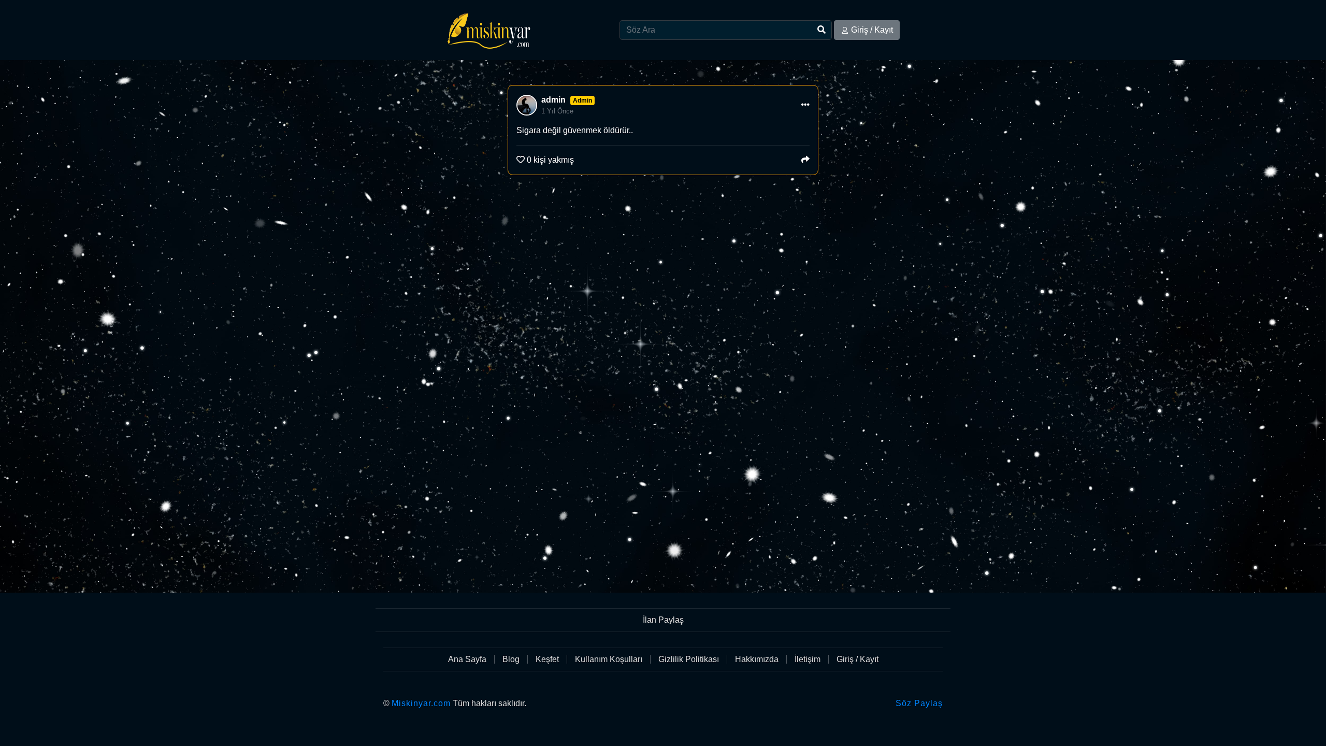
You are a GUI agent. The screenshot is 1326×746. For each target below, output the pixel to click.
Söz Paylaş (919, 703)
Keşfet (547, 659)
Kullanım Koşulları (608, 659)
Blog (511, 659)
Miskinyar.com (421, 703)
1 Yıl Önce (557, 111)
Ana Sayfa (467, 659)
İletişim (807, 659)
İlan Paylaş (663, 619)
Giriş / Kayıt (872, 29)
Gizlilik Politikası (688, 659)
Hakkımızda (757, 659)
